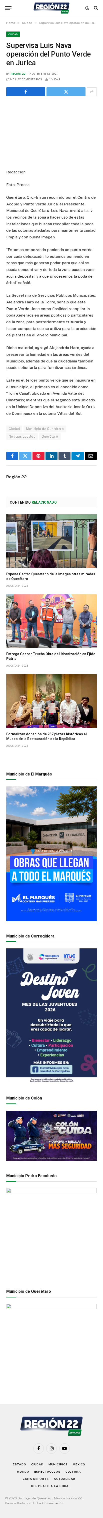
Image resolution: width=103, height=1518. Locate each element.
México (79, 1464)
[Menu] (8, 8)
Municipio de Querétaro (45, 429)
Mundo (23, 1471)
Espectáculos (47, 1471)
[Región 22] (52, 8)
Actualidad (64, 1479)
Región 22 (18, 73)
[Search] (95, 8)
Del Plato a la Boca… (51, 1486)
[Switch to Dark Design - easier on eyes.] (87, 8)
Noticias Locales (22, 436)
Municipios (58, 1464)
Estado (19, 1464)
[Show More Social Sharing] (92, 91)
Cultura (73, 1471)
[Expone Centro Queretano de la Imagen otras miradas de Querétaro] (51, 541)
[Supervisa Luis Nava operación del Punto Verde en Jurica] (51, 131)
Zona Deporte (36, 1479)
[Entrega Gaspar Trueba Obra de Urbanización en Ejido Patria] (51, 621)
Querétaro (50, 436)
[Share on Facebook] (25, 91)
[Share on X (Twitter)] (66, 91)
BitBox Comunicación (47, 1503)
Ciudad (13, 34)
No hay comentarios (26, 79)
